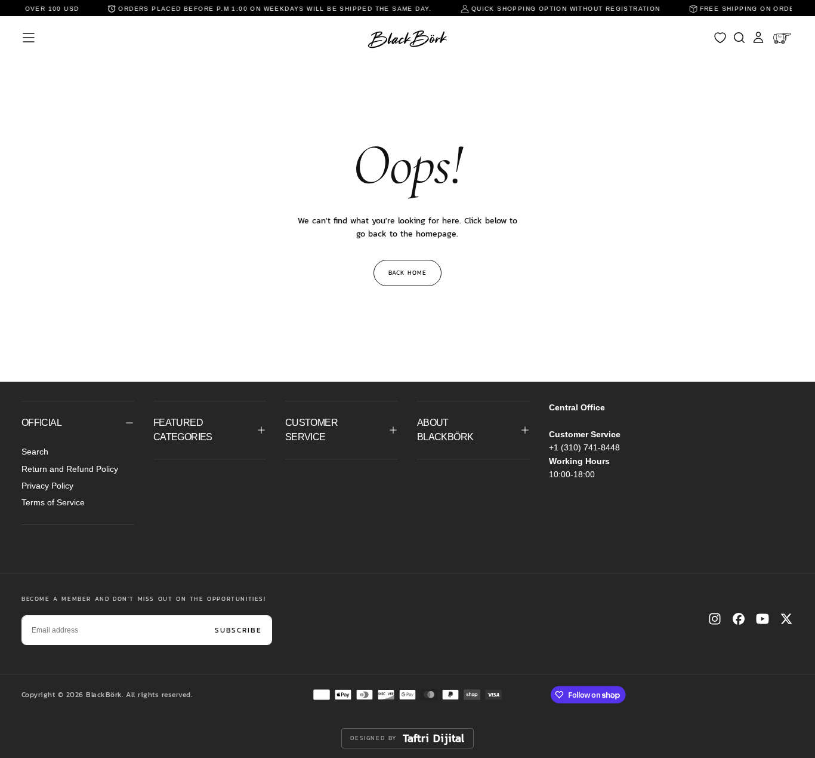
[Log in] (758, 37)
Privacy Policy (47, 485)
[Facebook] (738, 619)
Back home (407, 272)
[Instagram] (715, 619)
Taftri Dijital (434, 738)
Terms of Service (53, 502)
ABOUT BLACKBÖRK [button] (445, 430)
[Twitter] (786, 619)
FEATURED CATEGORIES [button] (182, 430)
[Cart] (783, 37)
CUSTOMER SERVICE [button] (311, 430)
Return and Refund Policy (69, 469)
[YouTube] (762, 619)
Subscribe (238, 630)
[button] (28, 37)
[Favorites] (720, 37)
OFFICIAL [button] (41, 423)
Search (34, 451)
